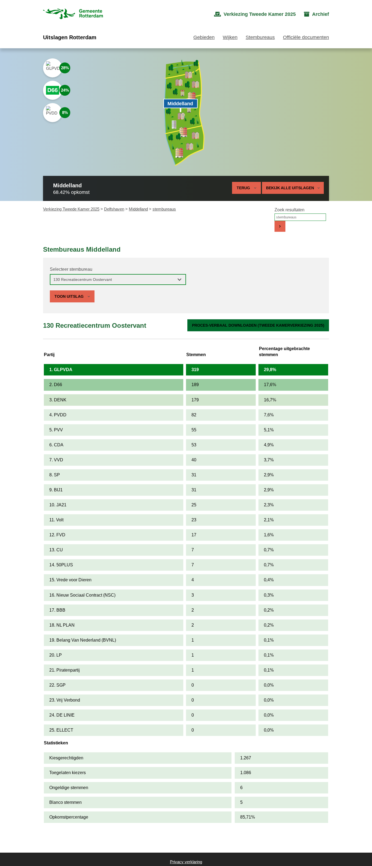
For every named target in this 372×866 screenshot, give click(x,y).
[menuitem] (255, 14)
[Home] (73, 14)
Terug (243, 188)
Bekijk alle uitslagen (290, 188)
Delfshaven (114, 209)
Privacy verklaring (186, 861)
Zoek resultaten (289, 210)
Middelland (138, 209)
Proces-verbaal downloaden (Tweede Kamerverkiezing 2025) (258, 325)
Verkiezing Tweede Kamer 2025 (71, 209)
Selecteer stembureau (71, 269)
